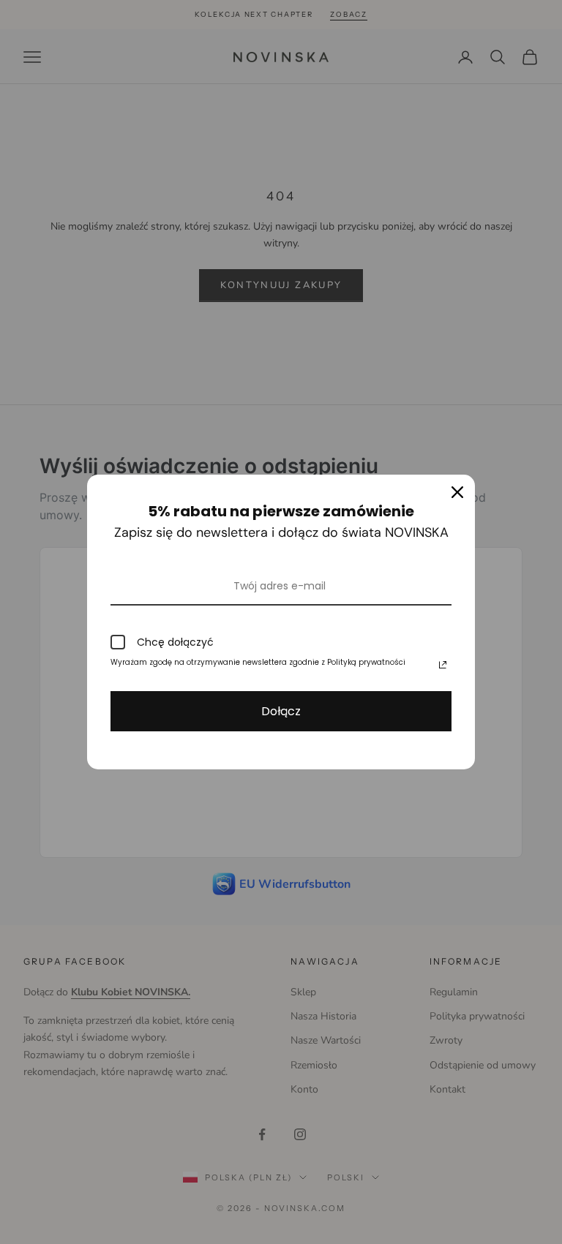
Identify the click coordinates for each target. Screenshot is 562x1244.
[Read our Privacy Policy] (443, 665)
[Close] (457, 492)
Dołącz (281, 711)
